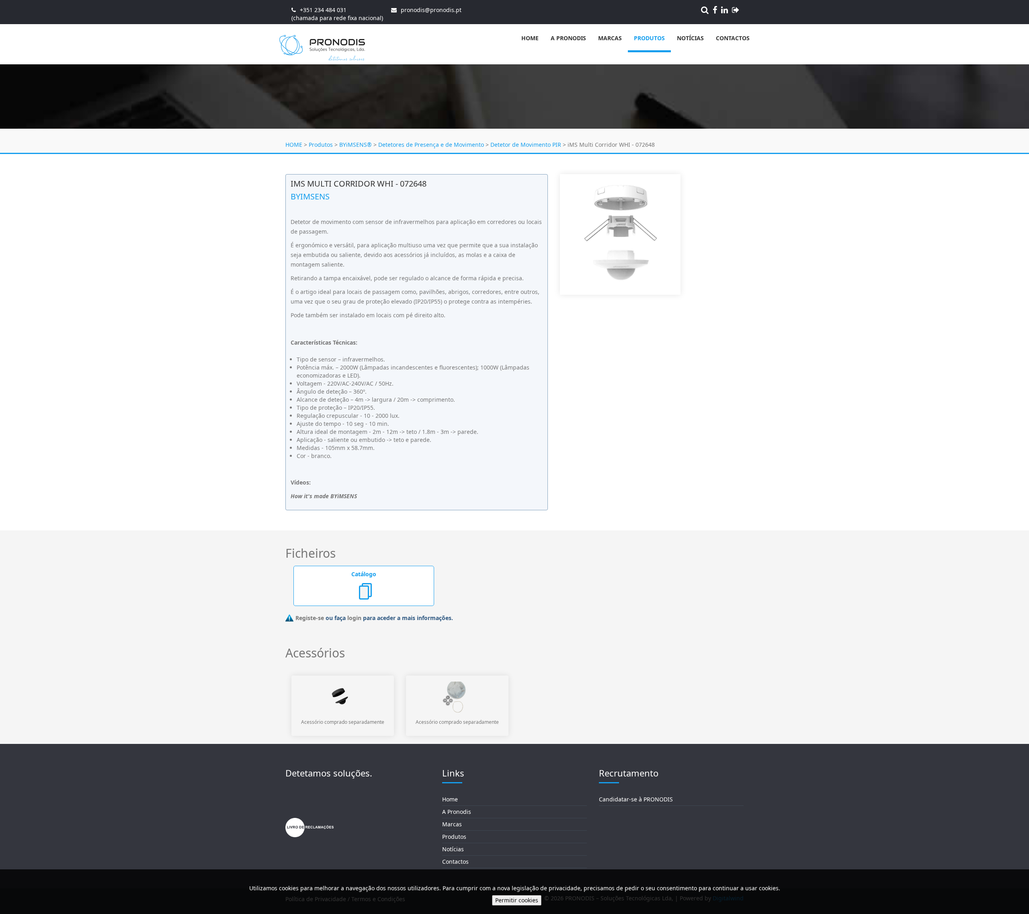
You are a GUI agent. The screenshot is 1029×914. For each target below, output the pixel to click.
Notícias (690, 38)
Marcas (610, 38)
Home (530, 38)
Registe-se (309, 618)
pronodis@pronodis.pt (431, 10)
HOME (293, 144)
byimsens (310, 196)
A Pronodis (568, 38)
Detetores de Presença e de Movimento (431, 144)
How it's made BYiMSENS (324, 496)
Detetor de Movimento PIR (525, 144)
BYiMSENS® (355, 144)
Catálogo (363, 574)
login (354, 618)
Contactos (733, 38)
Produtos (649, 38)
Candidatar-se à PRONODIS (636, 799)
